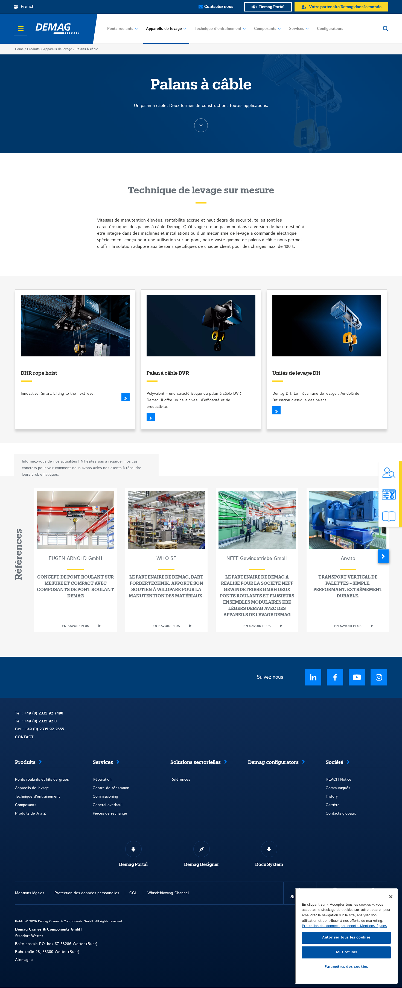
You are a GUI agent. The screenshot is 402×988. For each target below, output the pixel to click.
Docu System (269, 864)
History (332, 796)
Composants (265, 28)
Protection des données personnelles (86, 893)
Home (19, 49)
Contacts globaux (341, 813)
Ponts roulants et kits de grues (42, 779)
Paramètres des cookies (346, 966)
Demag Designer (201, 864)
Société (334, 762)
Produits (33, 49)
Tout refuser (346, 952)
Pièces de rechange (110, 813)
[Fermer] (391, 897)
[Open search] (385, 28)
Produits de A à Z (30, 813)
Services (296, 28)
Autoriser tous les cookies (346, 937)
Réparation (102, 779)
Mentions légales (29, 893)
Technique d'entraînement (218, 28)
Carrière (333, 805)
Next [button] (383, 556)
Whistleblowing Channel (168, 893)
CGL (133, 893)
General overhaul (107, 805)
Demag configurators (273, 762)
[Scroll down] (201, 125)
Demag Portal (133, 864)
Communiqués (338, 788)
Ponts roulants (120, 28)
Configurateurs (330, 28)
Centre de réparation (111, 788)
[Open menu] (20, 28)
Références (180, 779)
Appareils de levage (164, 28)
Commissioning (105, 796)
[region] (346, 936)
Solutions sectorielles (195, 762)
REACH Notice (338, 779)
